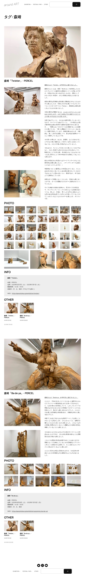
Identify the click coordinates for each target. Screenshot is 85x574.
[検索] (76, 4)
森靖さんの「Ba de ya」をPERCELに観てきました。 (61, 397)
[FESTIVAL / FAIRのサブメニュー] (31, 571)
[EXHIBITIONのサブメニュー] (19, 571)
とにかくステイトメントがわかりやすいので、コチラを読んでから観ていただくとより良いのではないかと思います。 (63, 114)
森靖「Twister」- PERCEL (18, 80)
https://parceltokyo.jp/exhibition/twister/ (25, 293)
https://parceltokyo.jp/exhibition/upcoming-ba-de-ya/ (30, 511)
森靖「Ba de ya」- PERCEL (25, 316)
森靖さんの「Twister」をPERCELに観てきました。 (61, 85)
